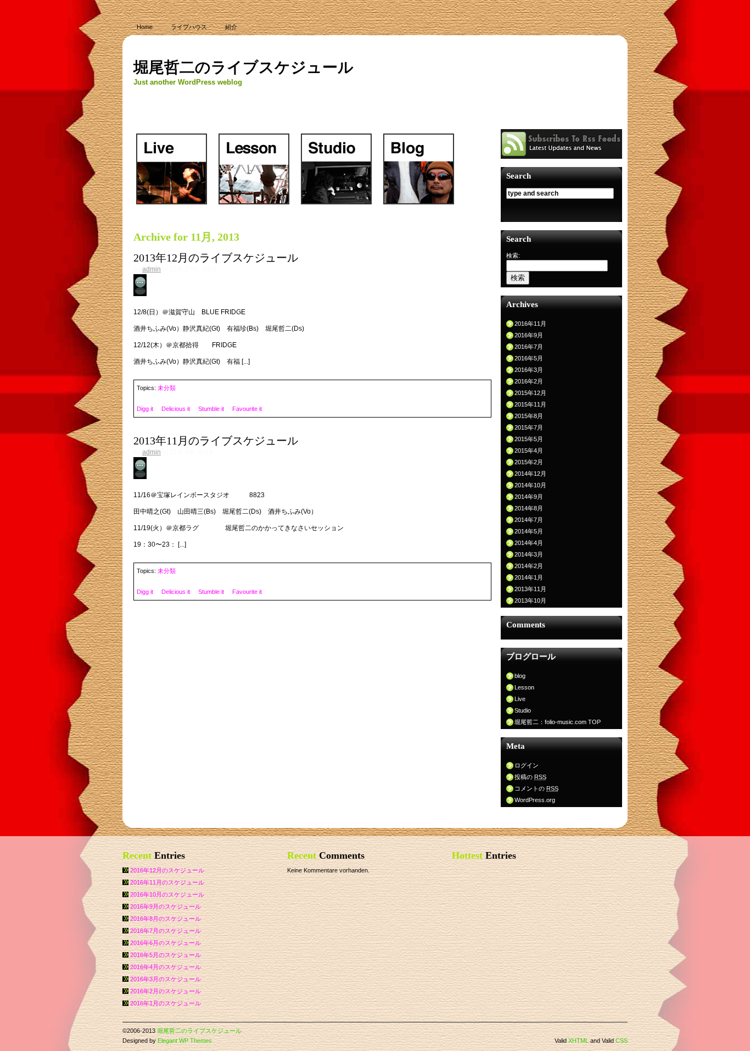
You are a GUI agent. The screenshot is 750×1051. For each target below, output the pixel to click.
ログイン (526, 765)
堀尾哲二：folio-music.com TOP (557, 722)
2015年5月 (528, 439)
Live (519, 699)
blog (519, 675)
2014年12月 (530, 473)
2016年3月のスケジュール (165, 979)
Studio (522, 710)
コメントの (536, 788)
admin (151, 269)
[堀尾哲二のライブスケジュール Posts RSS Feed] (561, 156)
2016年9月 (528, 335)
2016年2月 (528, 381)
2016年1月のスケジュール (165, 1003)
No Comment (167, 283)
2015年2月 (528, 462)
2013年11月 (530, 589)
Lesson (524, 687)
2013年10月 (530, 600)
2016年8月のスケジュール (165, 918)
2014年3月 (528, 554)
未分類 (167, 388)
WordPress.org (534, 800)
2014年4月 (528, 543)
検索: (513, 255)
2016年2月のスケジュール (165, 991)
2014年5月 (528, 531)
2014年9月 (528, 496)
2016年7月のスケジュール (165, 930)
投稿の (530, 777)
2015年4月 (528, 450)
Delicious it (175, 408)
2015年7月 (528, 427)
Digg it (145, 408)
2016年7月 (528, 346)
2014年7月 (528, 519)
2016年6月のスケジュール (165, 942)
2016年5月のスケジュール (165, 955)
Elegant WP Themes (185, 1040)
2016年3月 (528, 369)
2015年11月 (530, 404)
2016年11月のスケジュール (167, 882)
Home (145, 27)
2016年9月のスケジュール (165, 906)
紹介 (231, 27)
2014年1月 (528, 577)
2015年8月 (528, 416)
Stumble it (211, 408)
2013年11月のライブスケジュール (215, 441)
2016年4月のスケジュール (165, 967)
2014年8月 (528, 508)
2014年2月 (528, 566)
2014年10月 (530, 485)
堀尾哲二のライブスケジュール (243, 67)
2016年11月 (530, 323)
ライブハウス (189, 27)
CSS (621, 1040)
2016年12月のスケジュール (167, 870)
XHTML (578, 1040)
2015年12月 (530, 393)
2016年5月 (528, 358)
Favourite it (247, 408)
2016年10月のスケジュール (167, 894)
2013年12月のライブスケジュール (215, 258)
